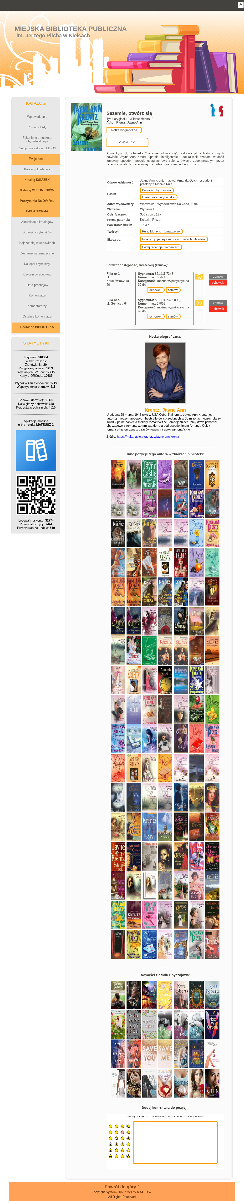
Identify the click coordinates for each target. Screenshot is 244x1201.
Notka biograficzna (123, 130)
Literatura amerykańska (158, 197)
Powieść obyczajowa (156, 190)
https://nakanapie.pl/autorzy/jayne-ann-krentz (148, 436)
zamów (173, 290)
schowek (155, 290)
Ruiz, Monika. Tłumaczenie (161, 231)
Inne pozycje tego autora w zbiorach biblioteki (173, 239)
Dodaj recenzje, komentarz (160, 247)
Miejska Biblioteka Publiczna (71, 28)
